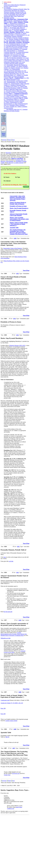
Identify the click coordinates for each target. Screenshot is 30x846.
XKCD (7, 737)
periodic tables (19, 160)
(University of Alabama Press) (16, 635)
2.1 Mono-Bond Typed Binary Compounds (16, 32)
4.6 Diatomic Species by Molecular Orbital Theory (16, 88)
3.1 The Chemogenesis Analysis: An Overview (16, 43)
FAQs (15, 6)
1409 (20, 692)
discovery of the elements (7, 161)
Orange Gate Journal (21, 13)
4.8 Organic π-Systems (10, 92)
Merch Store (3, 134)
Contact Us (11, 6)
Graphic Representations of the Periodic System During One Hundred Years (14, 634)
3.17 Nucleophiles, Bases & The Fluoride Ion (15, 65)
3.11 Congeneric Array (17, 56)
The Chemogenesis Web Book (16, 9)
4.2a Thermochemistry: (16, 80)
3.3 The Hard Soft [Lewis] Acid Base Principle (16, 46)
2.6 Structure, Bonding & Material (18, 39)
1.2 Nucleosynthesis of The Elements (13, 25)
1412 (18, 546)
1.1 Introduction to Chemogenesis (16, 23)
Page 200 (3, 713)
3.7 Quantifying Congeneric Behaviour (14, 51)
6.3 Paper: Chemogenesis (10, 102)
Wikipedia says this (5, 638)
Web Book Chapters (9, 17)
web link (11, 561)
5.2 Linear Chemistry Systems (11, 96)
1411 (17, 572)
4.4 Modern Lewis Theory (11, 86)
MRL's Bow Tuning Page (17, 16)
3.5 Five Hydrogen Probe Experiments (15, 48)
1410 (20, 620)
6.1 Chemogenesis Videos (10, 99)
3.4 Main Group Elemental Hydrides (13, 47)
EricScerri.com (16, 773)
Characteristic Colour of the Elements (12, 248)
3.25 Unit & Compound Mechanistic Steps (16, 72)
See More (3, 129)
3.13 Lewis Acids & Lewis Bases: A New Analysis (16, 58)
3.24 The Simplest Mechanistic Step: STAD (15, 71)
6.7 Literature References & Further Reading (16, 110)
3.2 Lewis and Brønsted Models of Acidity (15, 45)
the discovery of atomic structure (15, 162)
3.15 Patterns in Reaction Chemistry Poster (16, 61)
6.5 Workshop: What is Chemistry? (16, 105)
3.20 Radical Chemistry (14, 68)
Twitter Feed (7, 775)
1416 (15, 238)
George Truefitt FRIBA (10, 15)
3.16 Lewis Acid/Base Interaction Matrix (14, 62)
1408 (15, 729)
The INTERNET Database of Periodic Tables (15, 9)
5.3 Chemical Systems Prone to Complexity (15, 97)
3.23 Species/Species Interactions (12, 70)
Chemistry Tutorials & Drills (16, 12)
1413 (17, 335)
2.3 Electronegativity (19, 35)
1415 (17, 273)
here (5, 557)
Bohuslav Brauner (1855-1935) (17, 345)
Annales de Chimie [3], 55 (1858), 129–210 (12, 703)
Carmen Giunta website (11, 720)
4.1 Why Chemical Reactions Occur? (16, 78)
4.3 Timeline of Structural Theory (16, 85)
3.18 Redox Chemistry (10, 66)
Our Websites (7, 7)
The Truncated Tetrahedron (15, 12)
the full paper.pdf (8, 611)
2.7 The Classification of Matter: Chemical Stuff (16, 40)
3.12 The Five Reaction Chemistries (13, 58)
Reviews (17, 4)
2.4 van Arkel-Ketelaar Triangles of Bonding (16, 35)
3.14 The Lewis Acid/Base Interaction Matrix (16, 60)
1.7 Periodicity (16, 30)
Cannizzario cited (5, 700)
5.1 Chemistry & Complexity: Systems (14, 95)
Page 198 (3, 708)
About (5, 3)
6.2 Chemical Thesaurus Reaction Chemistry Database (14, 100)
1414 (14, 318)
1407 (13, 748)
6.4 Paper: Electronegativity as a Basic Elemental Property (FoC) (16, 104)
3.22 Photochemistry (14, 69)
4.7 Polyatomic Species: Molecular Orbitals (15, 90)
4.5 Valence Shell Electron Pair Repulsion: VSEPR (15, 87)
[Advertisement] (15, 830)
